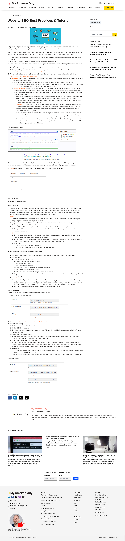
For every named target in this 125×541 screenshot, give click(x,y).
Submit (76, 478)
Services (11, 7)
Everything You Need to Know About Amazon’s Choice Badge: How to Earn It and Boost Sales (25, 456)
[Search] (114, 34)
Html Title (15, 78)
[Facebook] (12, 497)
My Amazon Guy (23, 3)
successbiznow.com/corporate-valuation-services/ (27, 72)
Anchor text (15, 278)
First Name (47, 475)
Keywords (19, 104)
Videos (12, 168)
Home (10, 15)
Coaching (70, 7)
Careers (59, 7)
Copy (13, 233)
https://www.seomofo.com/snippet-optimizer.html (24, 76)
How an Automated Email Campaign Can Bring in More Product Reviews (62, 437)
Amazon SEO (19, 15)
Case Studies (80, 7)
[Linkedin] (9, 497)
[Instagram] (23, 497)
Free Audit (51, 7)
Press (90, 7)
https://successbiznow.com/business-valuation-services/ (32, 322)
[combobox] (101, 34)
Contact (97, 7)
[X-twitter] (16, 497)
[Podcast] (19, 497)
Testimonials (22, 7)
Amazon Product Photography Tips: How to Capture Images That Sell (99, 456)
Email (60, 475)
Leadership (32, 7)
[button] (10, 397)
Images (12, 216)
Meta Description (19, 88)
